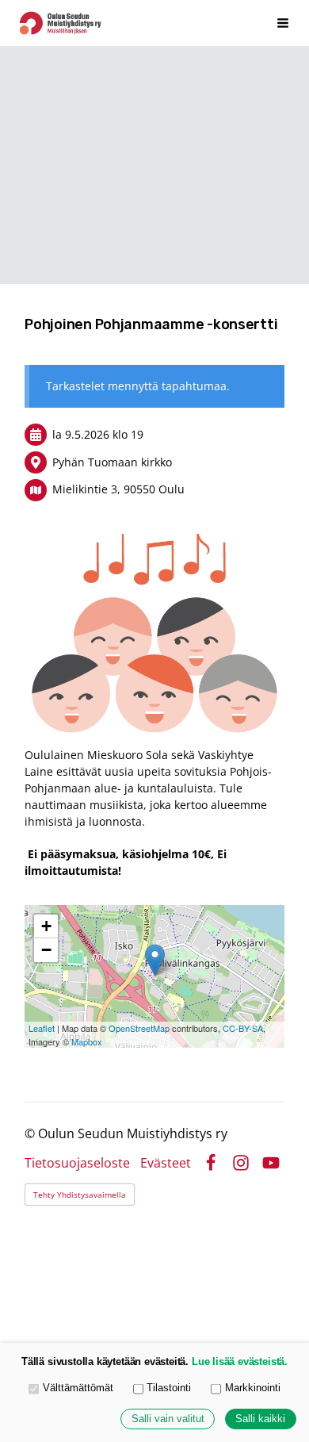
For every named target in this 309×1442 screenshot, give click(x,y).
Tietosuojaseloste (77, 1163)
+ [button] (46, 926)
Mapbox (86, 1041)
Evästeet (165, 1163)
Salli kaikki (260, 1419)
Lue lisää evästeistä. (240, 1361)
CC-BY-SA (243, 1028)
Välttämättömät (78, 1388)
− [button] (46, 950)
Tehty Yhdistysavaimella (79, 1194)
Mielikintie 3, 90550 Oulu (118, 489)
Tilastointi (169, 1388)
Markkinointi (252, 1388)
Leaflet (42, 1028)
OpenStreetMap (139, 1028)
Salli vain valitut (168, 1419)
